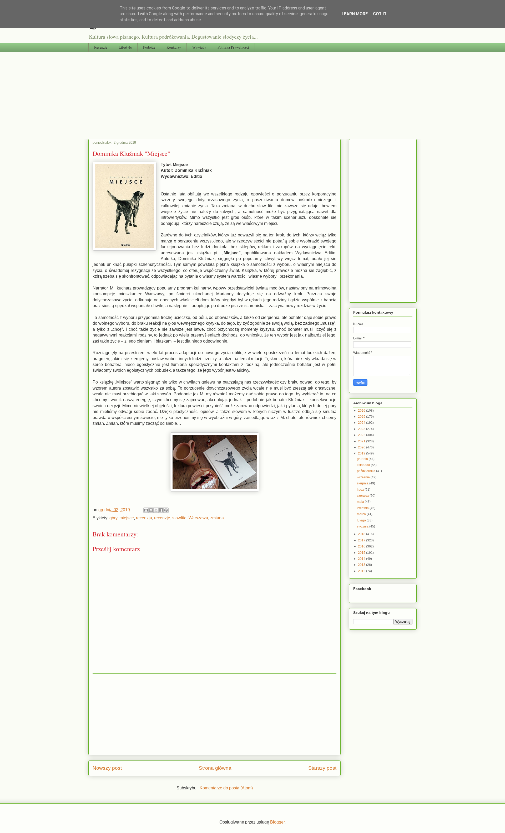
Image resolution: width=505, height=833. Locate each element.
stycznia (363, 526)
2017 (362, 540)
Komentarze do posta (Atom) (226, 788)
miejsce (126, 518)
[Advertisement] (252, 91)
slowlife (179, 518)
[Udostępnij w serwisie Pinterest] (166, 510)
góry (113, 518)
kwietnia (363, 508)
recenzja (144, 518)
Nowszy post (107, 768)
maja (361, 502)
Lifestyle (125, 47)
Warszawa (198, 518)
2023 (362, 429)
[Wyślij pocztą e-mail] (146, 510)
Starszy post (322, 768)
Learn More (355, 13)
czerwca (363, 496)
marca (362, 514)
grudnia (363, 459)
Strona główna (215, 768)
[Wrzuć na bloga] (151, 510)
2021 (362, 441)
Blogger (277, 822)
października (366, 471)
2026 (362, 410)
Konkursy (173, 47)
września (364, 477)
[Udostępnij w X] (156, 510)
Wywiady (199, 47)
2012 (362, 571)
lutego (362, 520)
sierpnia (363, 483)
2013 (362, 565)
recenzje (162, 518)
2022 (362, 435)
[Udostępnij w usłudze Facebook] (161, 510)
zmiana (217, 518)
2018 (362, 534)
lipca (361, 489)
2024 (362, 423)
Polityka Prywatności (233, 47)
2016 (362, 546)
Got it (380, 13)
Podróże (149, 47)
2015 (362, 553)
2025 (362, 416)
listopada (364, 465)
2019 (362, 453)
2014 (362, 559)
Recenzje (100, 47)
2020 (362, 447)
